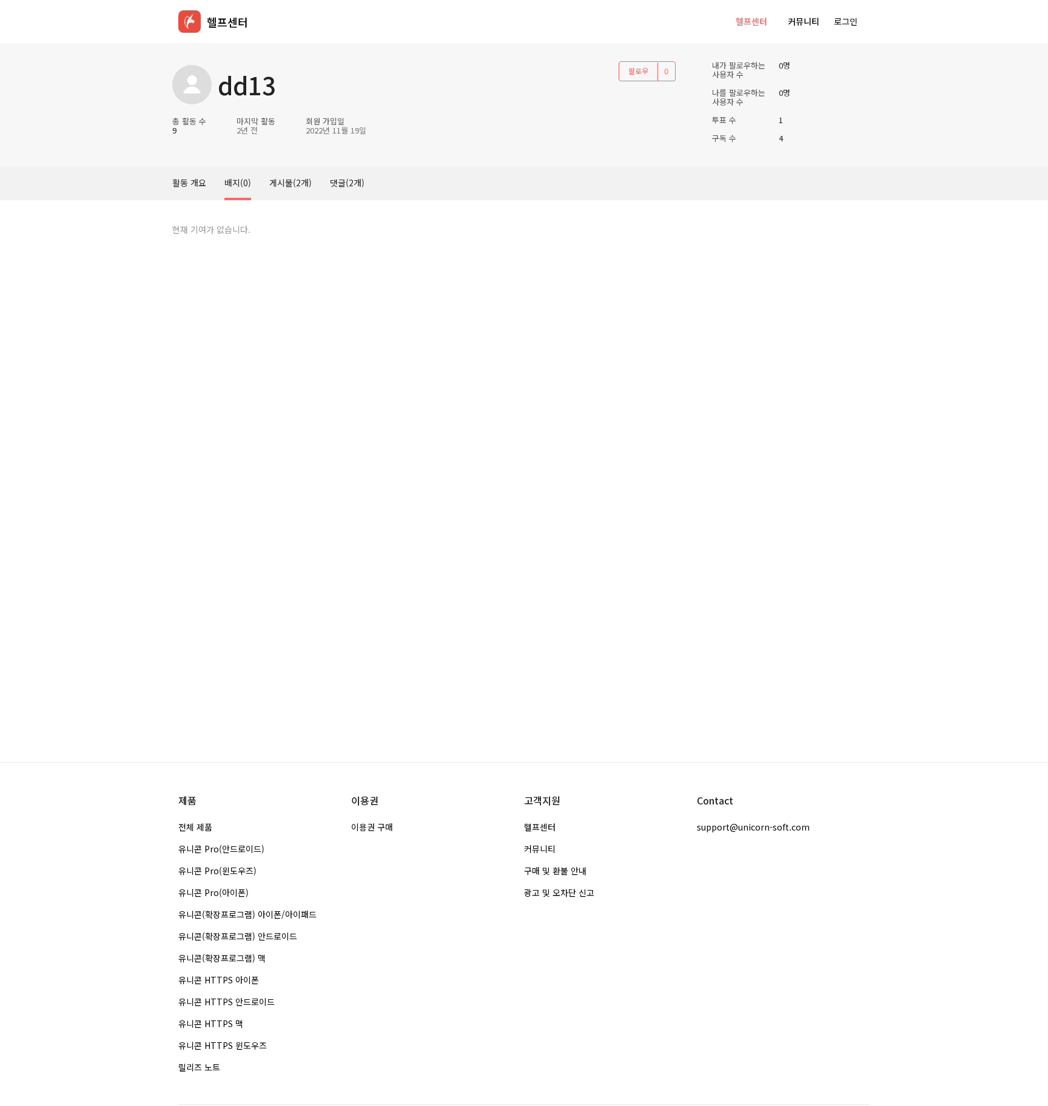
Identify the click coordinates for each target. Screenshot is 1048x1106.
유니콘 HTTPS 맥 (210, 1023)
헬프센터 (751, 21)
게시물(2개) (290, 183)
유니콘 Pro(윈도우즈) (217, 871)
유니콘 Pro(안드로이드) (221, 849)
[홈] (189, 21)
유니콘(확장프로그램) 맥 (222, 958)
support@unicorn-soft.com (753, 827)
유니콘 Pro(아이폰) (213, 892)
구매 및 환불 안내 (555, 871)
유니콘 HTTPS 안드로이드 (226, 1002)
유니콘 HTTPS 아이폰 (218, 980)
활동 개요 (189, 183)
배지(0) (237, 183)
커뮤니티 (803, 21)
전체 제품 (195, 827)
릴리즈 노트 (199, 1067)
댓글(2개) (347, 183)
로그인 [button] (846, 21)
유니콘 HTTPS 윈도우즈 (222, 1045)
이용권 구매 (372, 827)
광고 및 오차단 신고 (559, 892)
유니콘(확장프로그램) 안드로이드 (237, 936)
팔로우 (638, 71)
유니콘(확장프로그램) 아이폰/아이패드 (247, 914)
